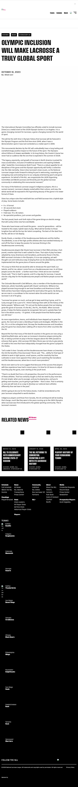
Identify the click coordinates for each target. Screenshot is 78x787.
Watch (66, 13)
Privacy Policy (70, 767)
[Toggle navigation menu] (74, 13)
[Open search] (71, 13)
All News (32, 417)
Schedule (59, 13)
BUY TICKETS (7, 5)
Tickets (52, 13)
